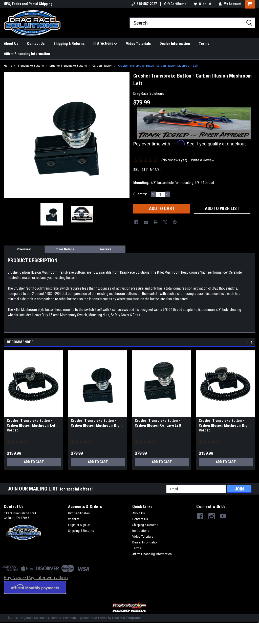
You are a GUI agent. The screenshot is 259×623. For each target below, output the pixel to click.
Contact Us (36, 43)
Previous (9, 135)
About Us (11, 43)
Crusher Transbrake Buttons (68, 65)
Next (124, 135)
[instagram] (211, 516)
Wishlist (205, 4)
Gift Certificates (79, 513)
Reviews (105, 249)
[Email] (146, 222)
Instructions (103, 43)
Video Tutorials (138, 43)
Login (72, 525)
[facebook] (200, 516)
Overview (24, 249)
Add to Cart (34, 462)
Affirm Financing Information (27, 53)
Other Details (64, 249)
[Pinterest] (175, 222)
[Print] (156, 222)
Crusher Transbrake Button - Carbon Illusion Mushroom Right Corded (225, 425)
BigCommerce (87, 618)
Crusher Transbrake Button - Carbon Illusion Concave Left (158, 423)
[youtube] (223, 516)
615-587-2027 (147, 4)
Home (8, 65)
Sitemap (55, 618)
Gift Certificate (175, 4)
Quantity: (140, 194)
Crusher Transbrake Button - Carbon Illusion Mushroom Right (97, 423)
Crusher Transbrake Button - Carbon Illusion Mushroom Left (158, 65)
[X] (165, 222)
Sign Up (85, 525)
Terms (204, 43)
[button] (129, 607)
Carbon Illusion (102, 65)
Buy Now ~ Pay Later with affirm (36, 577)
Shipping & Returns (68, 43)
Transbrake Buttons (31, 65)
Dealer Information (175, 43)
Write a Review (202, 160)
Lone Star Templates (126, 618)
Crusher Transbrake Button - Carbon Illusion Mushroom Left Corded (31, 425)
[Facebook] (136, 222)
